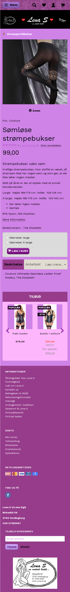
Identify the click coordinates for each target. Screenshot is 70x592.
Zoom (36, 110)
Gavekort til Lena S (16, 408)
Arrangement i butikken (19, 404)
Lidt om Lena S (14, 385)
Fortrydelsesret (14, 412)
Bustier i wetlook (50, 333)
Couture (14, 120)
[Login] (53, 5)
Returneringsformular (18, 397)
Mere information (14, 219)
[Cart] (62, 5)
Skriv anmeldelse (51, 145)
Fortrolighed (12, 381)
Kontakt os (12, 389)
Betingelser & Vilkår (16, 393)
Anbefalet (33, 264)
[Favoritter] (43, 5)
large (20, 237)
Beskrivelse (13, 264)
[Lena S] (35, 19)
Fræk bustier (20, 333)
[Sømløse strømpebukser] (35, 71)
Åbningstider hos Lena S (20, 378)
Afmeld (24, 546)
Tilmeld (11, 546)
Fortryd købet (13, 416)
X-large (21, 242)
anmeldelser (28, 145)
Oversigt (10, 401)
